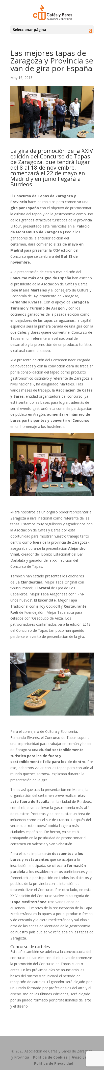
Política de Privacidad (53, 1063)
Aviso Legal (82, 1057)
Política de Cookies (50, 1057)
